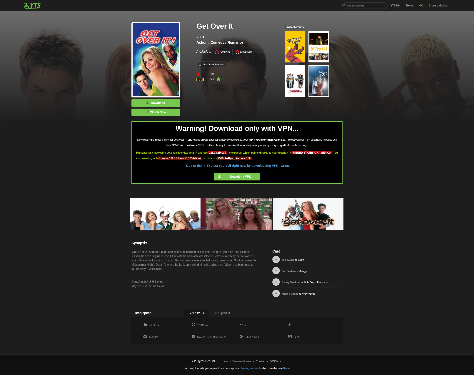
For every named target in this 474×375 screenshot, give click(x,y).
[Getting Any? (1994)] (295, 47)
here (287, 368)
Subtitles (153, 336)
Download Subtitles (213, 64)
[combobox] (364, 5)
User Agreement (250, 368)
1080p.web (246, 51)
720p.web (224, 51)
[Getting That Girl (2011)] (318, 81)
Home (224, 361)
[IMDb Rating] (203, 79)
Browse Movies (241, 361)
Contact (260, 361)
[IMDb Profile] (276, 259)
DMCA (274, 361)
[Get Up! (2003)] (318, 47)
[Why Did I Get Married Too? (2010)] (295, 81)
